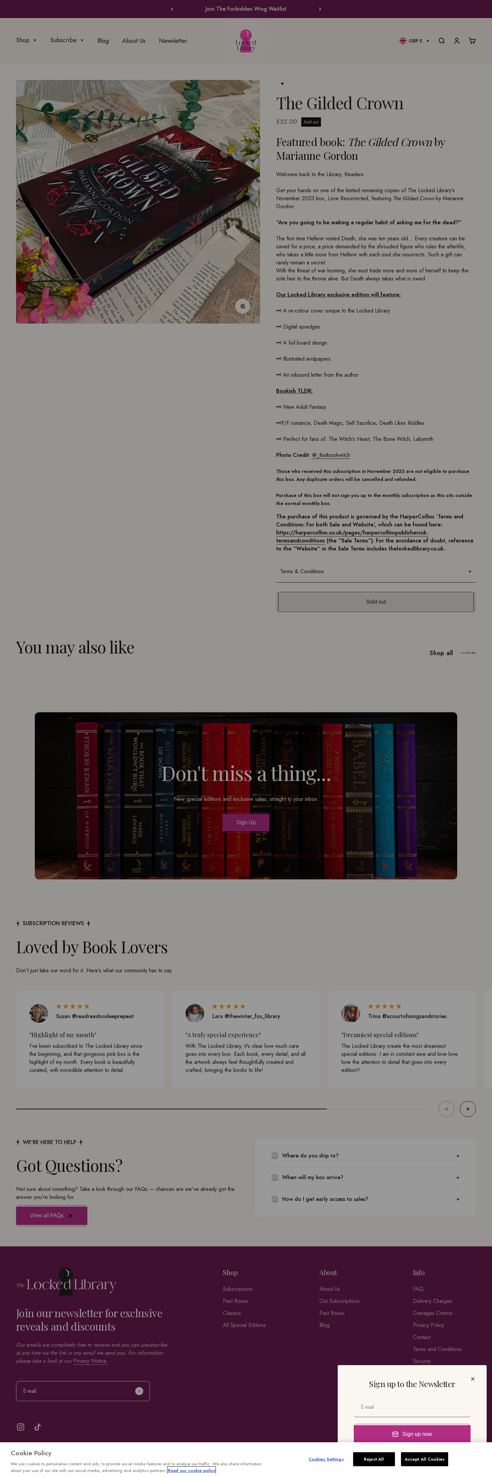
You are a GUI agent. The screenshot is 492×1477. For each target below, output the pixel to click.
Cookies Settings (326, 1459)
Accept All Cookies (424, 1459)
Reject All (374, 1459)
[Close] (473, 1379)
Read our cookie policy (191, 1470)
